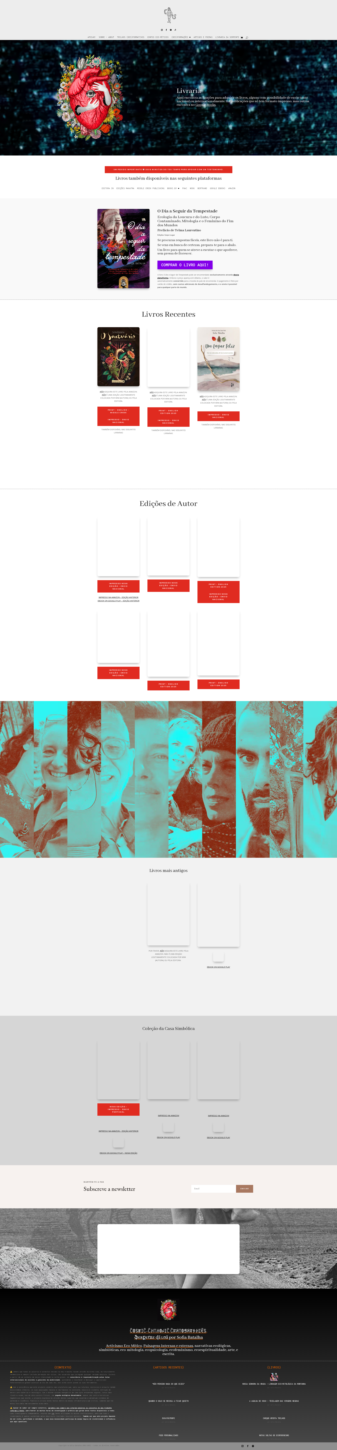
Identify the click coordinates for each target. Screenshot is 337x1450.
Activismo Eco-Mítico (124, 1345)
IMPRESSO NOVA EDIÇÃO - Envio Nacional (118, 586)
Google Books (205, 105)
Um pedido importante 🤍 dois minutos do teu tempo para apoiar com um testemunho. (169, 169)
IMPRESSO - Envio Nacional (118, 420)
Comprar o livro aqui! (185, 264)
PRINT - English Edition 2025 (168, 412)
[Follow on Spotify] (170, 30)
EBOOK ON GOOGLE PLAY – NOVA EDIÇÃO (118, 1153)
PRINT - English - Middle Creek (118, 411)
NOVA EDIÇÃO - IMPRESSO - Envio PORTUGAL (118, 1109)
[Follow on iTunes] (175, 30)
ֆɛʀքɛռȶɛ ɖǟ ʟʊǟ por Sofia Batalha (168, 1337)
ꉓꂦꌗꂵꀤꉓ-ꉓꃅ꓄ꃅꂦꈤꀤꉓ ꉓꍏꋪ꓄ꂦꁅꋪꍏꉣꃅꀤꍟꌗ (168, 1331)
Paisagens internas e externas (168, 1345)
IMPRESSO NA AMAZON (168, 1115)
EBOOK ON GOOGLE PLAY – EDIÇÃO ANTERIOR (118, 600)
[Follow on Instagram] (161, 30)
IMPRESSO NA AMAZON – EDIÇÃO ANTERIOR (118, 1131)
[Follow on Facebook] (166, 30)
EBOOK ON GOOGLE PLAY (218, 967)
